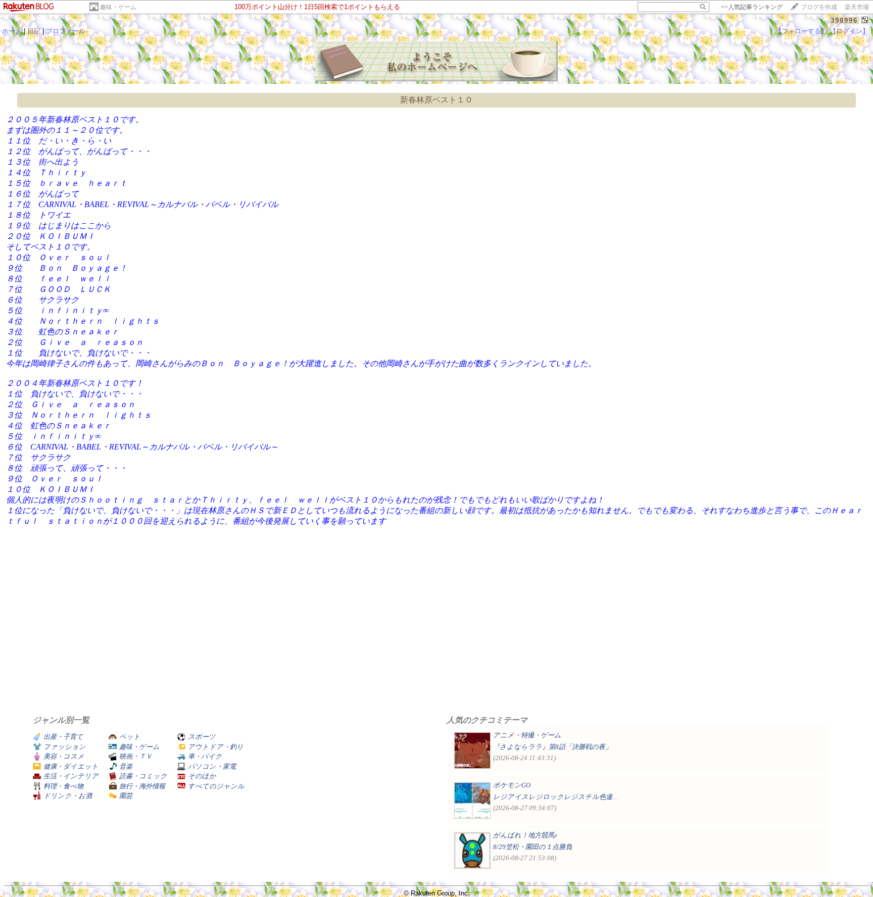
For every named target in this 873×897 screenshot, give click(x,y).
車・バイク (205, 756)
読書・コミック (143, 776)
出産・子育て (63, 736)
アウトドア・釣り (216, 747)
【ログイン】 (849, 31)
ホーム (12, 31)
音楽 (125, 766)
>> (752, 7)
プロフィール (65, 31)
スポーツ (202, 736)
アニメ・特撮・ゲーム (527, 735)
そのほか (202, 776)
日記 (33, 31)
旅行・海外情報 (142, 786)
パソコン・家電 (212, 766)
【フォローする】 (801, 31)
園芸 (125, 796)
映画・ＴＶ (135, 756)
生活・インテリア (71, 776)
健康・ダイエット (71, 766)
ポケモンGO (511, 785)
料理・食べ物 (63, 786)
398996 (844, 20)
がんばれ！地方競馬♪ (525, 835)
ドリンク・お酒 (67, 796)
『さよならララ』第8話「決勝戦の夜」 (552, 747)
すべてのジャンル (216, 786)
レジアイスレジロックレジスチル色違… (555, 797)
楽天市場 (857, 7)
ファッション (64, 747)
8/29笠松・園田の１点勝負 (532, 847)
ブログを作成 (819, 7)
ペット (129, 736)
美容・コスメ (63, 756)
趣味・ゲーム (118, 7)
